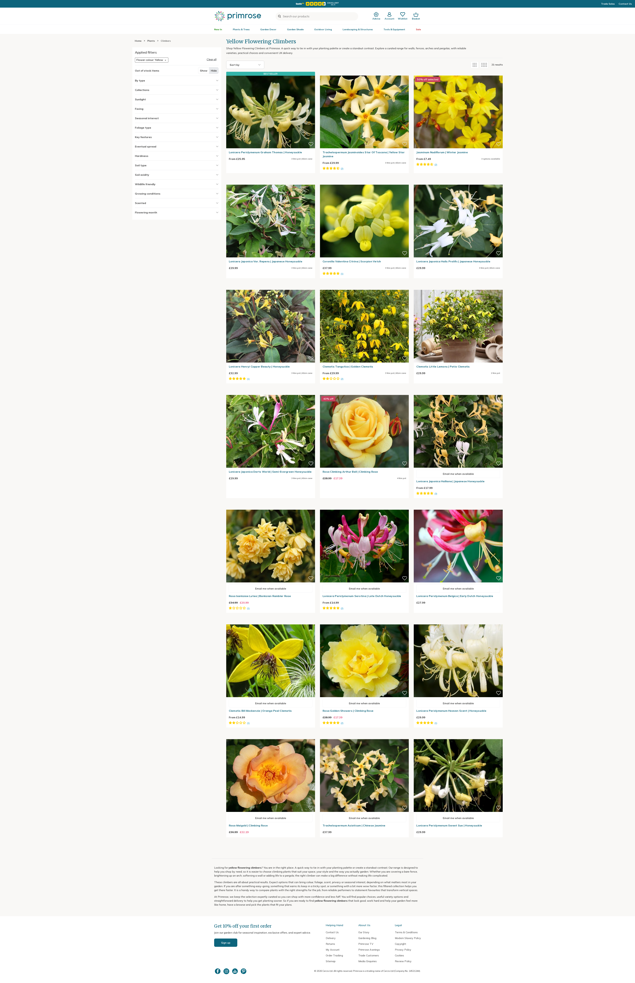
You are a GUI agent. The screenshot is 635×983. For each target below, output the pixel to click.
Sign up (225, 942)
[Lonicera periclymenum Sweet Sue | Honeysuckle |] (458, 737)
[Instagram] (227, 971)
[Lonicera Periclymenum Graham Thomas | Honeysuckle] (270, 112)
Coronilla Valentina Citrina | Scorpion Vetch (352, 261)
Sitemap (331, 961)
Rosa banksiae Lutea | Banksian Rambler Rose (260, 596)
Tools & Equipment (394, 29)
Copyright (400, 943)
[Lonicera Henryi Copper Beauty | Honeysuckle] (270, 288)
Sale (418, 29)
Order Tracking (334, 955)
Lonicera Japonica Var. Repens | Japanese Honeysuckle (265, 261)
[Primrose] (238, 16)
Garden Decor (268, 29)
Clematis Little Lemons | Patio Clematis (443, 366)
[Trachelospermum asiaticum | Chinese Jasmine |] (364, 737)
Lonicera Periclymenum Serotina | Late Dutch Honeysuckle (362, 596)
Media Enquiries (367, 961)
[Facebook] (218, 971)
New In (218, 29)
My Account (332, 949)
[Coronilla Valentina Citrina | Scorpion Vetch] (364, 183)
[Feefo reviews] (317, 4)
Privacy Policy (403, 949)
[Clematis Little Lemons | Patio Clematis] (458, 288)
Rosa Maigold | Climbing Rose (248, 825)
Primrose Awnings (369, 949)
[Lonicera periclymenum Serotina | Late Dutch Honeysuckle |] (364, 508)
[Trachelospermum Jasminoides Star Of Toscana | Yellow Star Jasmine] (364, 74)
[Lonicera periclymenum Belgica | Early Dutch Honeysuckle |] (458, 508)
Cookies (399, 955)
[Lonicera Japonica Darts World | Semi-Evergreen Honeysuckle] (270, 393)
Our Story (363, 932)
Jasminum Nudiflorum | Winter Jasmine (442, 152)
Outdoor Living (323, 29)
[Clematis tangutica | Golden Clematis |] (364, 288)
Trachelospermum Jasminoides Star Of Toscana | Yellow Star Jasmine (364, 154)
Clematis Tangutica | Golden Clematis (348, 366)
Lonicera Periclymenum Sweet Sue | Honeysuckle (449, 825)
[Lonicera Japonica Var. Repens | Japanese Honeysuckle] (270, 183)
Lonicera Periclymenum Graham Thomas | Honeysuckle (265, 152)
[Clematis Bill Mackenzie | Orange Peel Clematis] (270, 622)
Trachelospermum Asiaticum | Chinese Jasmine (354, 825)
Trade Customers (368, 955)
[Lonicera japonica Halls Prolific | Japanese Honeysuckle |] (458, 183)
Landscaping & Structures (358, 29)
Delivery (331, 938)
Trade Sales (608, 3)
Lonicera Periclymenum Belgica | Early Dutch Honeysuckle (454, 596)
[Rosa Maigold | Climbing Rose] (270, 737)
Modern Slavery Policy (408, 938)
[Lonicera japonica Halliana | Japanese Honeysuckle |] (458, 393)
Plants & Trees (241, 29)
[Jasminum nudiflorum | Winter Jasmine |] (458, 74)
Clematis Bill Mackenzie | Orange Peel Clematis (260, 710)
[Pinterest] (244, 971)
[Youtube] (235, 971)
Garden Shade (295, 29)
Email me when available (458, 473)
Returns (330, 943)
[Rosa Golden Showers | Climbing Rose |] (364, 622)
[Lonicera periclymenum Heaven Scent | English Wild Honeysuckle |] (458, 622)
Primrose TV (365, 943)
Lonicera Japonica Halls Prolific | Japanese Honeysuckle (453, 261)
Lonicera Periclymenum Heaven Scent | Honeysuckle (451, 710)
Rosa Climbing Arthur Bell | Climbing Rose (350, 471)
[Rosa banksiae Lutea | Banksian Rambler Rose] (270, 508)
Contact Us (625, 3)
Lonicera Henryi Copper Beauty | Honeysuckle (259, 366)
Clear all (211, 59)
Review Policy (403, 961)
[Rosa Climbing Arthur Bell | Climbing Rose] (364, 393)
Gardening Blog (367, 938)
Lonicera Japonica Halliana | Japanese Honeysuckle (450, 481)
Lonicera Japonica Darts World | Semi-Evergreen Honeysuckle (270, 471)
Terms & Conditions (406, 932)
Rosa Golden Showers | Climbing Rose (348, 710)
